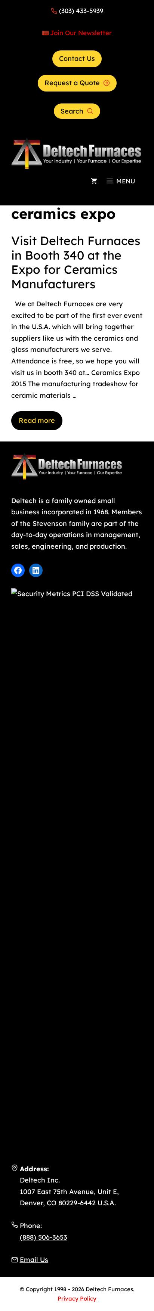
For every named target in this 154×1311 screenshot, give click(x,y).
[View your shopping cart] (94, 181)
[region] (77, 1247)
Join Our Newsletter (81, 33)
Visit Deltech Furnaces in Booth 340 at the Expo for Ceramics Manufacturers (75, 262)
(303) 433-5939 (81, 11)
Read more (37, 420)
